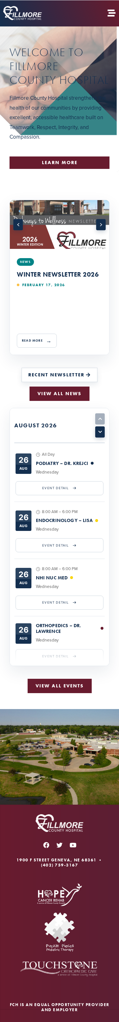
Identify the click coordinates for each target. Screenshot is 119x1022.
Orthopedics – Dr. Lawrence (58, 628)
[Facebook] (46, 845)
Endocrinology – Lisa (64, 520)
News (25, 262)
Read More (32, 340)
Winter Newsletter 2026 (58, 275)
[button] (18, 224)
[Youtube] (73, 845)
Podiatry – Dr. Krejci (62, 463)
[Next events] (100, 432)
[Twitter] (60, 845)
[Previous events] (100, 418)
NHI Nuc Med (52, 578)
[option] (59, 277)
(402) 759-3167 (59, 865)
